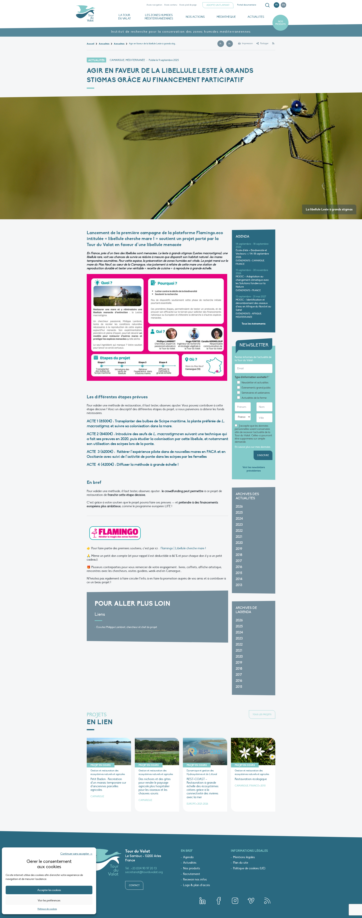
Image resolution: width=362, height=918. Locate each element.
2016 (239, 567)
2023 (239, 525)
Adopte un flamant (217, 5)
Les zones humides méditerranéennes (159, 16)
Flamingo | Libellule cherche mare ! (183, 548)
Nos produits (280, 22)
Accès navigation (154, 5)
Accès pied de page (187, 5)
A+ (230, 43)
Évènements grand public (256, 387)
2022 (239, 531)
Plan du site (240, 863)
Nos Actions (195, 16)
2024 (239, 519)
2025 (239, 513)
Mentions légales (244, 857)
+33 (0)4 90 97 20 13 (144, 868)
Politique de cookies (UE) (249, 868)
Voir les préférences (49, 900)
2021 (239, 537)
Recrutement (191, 874)
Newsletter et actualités (255, 382)
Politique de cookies (47, 909)
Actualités (256, 16)
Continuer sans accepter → (76, 853)
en (283, 5)
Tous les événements (253, 323)
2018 (239, 555)
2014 (239, 579)
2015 (239, 573)
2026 (239, 507)
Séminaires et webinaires (256, 392)
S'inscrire (263, 455)
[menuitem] (267, 5)
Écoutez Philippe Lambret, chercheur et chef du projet (126, 627)
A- (221, 43)
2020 (239, 543)
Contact (134, 885)
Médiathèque (226, 16)
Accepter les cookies (49, 890)
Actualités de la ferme (254, 397)
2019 (239, 549)
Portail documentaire (246, 5)
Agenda (188, 857)
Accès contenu (170, 5)
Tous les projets (262, 714)
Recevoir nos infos (195, 879)
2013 (239, 585)
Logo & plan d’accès (196, 885)
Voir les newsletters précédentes (253, 469)
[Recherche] (267, 5)
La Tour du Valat (124, 16)
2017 (239, 561)
